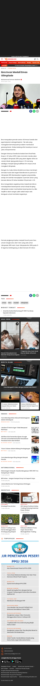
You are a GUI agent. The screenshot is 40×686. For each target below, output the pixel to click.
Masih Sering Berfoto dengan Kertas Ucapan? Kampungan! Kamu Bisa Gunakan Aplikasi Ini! (21, 592)
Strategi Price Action (8, 506)
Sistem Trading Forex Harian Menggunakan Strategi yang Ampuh (8, 530)
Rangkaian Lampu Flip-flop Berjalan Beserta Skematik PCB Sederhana (22, 631)
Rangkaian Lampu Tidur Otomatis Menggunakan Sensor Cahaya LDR (18, 616)
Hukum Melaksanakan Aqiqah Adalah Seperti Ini (29, 405)
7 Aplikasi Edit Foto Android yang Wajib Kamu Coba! (20, 624)
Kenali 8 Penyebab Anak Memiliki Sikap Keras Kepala (10, 354)
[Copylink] (37, 111)
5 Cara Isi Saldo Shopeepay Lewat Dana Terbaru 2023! (22, 65)
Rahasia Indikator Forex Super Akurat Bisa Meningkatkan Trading (29, 530)
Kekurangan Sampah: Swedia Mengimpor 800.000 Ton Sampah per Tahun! (19, 472)
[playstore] (16, 663)
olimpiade (24, 303)
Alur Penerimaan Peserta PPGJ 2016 (19, 568)
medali (16, 303)
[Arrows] (2, 333)
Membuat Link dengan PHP (16, 601)
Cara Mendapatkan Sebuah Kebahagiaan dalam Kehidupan (15, 419)
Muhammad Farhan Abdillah (10, 79)
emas (4, 303)
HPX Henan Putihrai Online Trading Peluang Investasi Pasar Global (29, 508)
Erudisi (3, 68)
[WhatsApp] (34, 111)
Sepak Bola (12, 68)
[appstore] (6, 663)
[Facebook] (30, 111)
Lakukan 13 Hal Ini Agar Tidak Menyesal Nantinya (14, 429)
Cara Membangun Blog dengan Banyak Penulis (14, 458)
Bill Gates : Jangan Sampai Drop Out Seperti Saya (18, 478)
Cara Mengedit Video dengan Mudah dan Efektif (20, 387)
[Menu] (2, 59)
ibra (9, 303)
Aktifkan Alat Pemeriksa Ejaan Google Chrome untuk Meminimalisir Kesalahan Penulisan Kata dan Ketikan (14, 439)
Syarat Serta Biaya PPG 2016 (16, 583)
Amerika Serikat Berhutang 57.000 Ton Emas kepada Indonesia (18, 312)
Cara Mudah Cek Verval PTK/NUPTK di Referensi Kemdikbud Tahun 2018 (19, 608)
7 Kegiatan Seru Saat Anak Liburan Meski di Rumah (29, 352)
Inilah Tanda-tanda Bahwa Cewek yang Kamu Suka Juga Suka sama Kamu (20, 639)
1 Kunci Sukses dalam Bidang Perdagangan (15, 449)
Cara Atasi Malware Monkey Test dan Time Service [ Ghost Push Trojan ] (21, 576)
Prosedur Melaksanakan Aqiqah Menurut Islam (10, 405)
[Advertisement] (20, 28)
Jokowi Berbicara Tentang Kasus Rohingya (15, 484)
